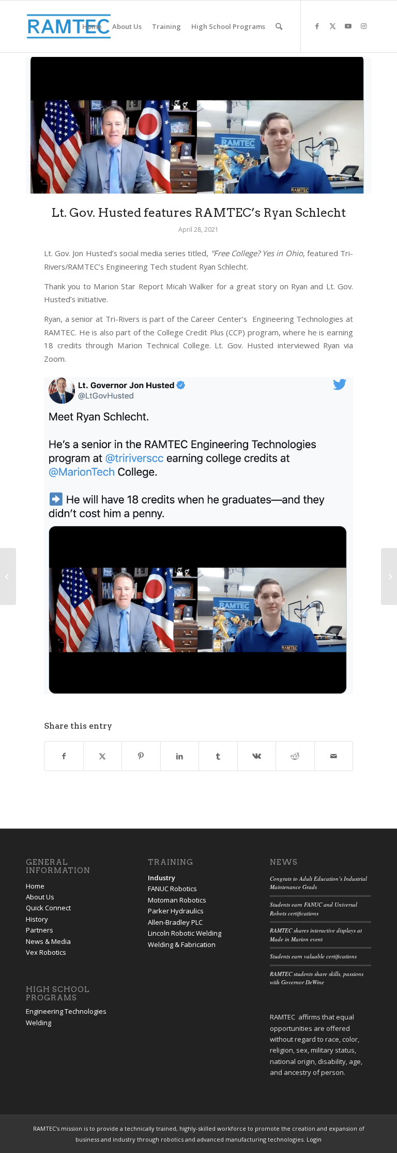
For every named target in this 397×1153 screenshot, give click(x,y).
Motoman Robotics (177, 900)
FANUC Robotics (172, 888)
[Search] (278, 26)
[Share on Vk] (257, 756)
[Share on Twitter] (103, 756)
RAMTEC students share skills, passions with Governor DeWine (316, 978)
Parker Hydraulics (176, 910)
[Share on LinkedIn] (180, 756)
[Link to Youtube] (348, 26)
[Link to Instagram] (363, 26)
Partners (39, 930)
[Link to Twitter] (332, 26)
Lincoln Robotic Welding (184, 933)
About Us (40, 896)
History (37, 919)
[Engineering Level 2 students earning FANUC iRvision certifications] (389, 576)
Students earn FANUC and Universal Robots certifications (313, 908)
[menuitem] (92, 26)
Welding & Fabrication (182, 944)
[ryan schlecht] (198, 125)
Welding (38, 1022)
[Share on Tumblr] (218, 756)
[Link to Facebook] (317, 26)
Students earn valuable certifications (313, 956)
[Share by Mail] (334, 756)
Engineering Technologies (66, 1011)
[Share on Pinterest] (141, 756)
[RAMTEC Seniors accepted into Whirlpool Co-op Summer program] (8, 576)
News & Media (48, 941)
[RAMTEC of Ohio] (69, 26)
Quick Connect (48, 907)
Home (35, 886)
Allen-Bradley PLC (175, 922)
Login (314, 1139)
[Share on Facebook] (63, 756)
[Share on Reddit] (295, 756)
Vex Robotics (46, 952)
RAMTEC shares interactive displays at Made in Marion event (316, 934)
